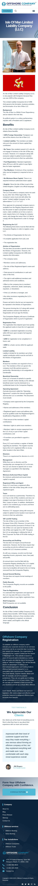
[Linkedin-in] (34, 884)
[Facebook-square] (22, 884)
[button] (34, 11)
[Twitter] (25, 884)
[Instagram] (31, 884)
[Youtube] (28, 884)
